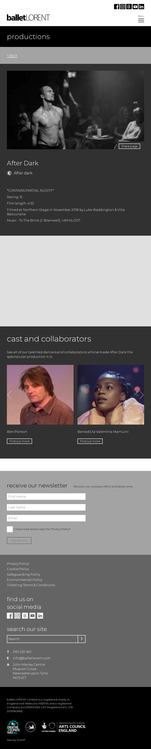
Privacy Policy (18, 564)
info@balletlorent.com (32, 658)
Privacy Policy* (60, 529)
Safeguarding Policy (23, 574)
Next (141, 395)
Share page (129, 146)
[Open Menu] (141, 21)
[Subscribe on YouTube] (135, 8)
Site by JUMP (16, 740)
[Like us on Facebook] (117, 8)
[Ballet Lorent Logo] (28, 19)
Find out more (19, 441)
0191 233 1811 (22, 652)
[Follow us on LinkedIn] (141, 8)
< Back (12, 55)
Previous (9, 395)
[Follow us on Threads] (129, 8)
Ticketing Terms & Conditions (31, 585)
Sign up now (19, 540)
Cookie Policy (18, 569)
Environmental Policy (24, 580)
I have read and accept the (42, 529)
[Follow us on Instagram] (123, 8)
